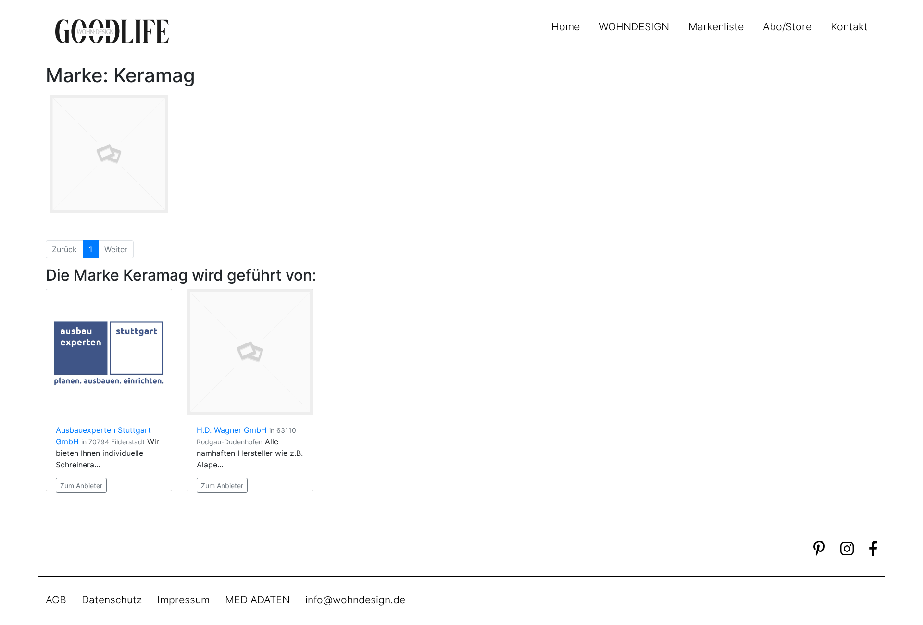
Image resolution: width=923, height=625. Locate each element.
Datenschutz (112, 599)
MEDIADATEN (257, 599)
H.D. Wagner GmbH (232, 430)
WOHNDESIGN (634, 26)
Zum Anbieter (81, 485)
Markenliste (716, 26)
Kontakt (849, 26)
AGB (56, 599)
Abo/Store (787, 26)
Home (565, 26)
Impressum (183, 599)
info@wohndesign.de (355, 599)
